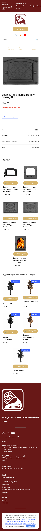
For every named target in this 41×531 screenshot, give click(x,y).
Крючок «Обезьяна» (10, 304)
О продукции (6, 487)
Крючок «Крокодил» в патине (28, 337)
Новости (4, 498)
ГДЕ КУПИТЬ (20, 29)
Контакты (5, 495)
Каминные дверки (34, 48)
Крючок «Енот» (18, 370)
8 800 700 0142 (21, 4)
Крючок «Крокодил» (7, 338)
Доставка (5, 492)
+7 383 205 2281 (7, 449)
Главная (4, 48)
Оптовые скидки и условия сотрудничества (16, 490)
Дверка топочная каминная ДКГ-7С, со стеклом (29, 189)
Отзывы (4, 500)
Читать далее (12, 183)
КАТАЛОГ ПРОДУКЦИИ (9, 482)
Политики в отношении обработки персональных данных (21, 520)
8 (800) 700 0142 (8, 433)
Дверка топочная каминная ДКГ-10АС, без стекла (10, 189)
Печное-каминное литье (24, 48)
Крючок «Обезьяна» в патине (30, 302)
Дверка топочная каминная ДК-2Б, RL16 (29, 224)
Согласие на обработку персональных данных (20, 524)
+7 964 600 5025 (7, 452)
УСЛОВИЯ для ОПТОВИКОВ (11, 107)
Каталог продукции (11, 48)
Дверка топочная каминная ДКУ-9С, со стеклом (19, 260)
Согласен (31, 526)
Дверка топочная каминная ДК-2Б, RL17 (9, 224)
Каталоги (5, 503)
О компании (5, 484)
